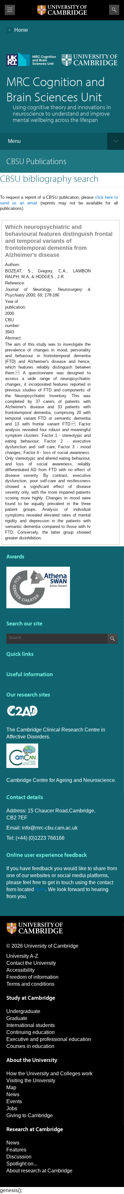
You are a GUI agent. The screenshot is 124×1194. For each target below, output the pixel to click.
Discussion (18, 1156)
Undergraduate (23, 1011)
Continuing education (30, 1032)
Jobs (11, 1108)
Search (114, 10)
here (40, 889)
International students (30, 1025)
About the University (31, 1060)
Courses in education (30, 1046)
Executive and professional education (48, 1039)
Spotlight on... (21, 1163)
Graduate (16, 1018)
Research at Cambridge (34, 1129)
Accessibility (20, 970)
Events (14, 1101)
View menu (10, 10)
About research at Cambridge (39, 1170)
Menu (14, 141)
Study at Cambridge (30, 997)
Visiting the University (30, 1080)
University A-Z (22, 956)
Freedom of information (32, 977)
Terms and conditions (30, 984)
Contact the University (31, 963)
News (12, 1094)
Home (21, 30)
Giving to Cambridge (29, 1115)
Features (16, 1149)
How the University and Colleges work (49, 1073)
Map (11, 1087)
